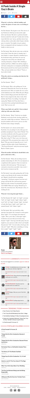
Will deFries (3, 337)
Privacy (9, 387)
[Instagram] (19, 390)
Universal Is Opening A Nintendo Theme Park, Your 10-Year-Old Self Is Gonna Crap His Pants (15, 319)
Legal (5, 387)
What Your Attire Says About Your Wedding (13, 365)
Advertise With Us (21, 387)
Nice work (7, 271)
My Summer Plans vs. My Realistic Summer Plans (13, 347)
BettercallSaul (9, 300)
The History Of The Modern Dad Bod (11, 351)
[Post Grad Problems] (15, 2)
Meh (11, 271)
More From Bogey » (6, 253)
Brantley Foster (9, 275)
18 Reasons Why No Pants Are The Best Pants (13, 377)
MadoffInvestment (5, 362)
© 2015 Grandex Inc (14, 385)
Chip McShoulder (5, 373)
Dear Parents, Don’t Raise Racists (11, 311)
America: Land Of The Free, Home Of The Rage (13, 361)
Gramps (7, 267)
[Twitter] (15, 390)
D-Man (2, 358)
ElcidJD (7, 292)
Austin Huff (3, 348)
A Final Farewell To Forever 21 (10, 322)
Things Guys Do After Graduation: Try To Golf (13, 356)
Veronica (3, 331)
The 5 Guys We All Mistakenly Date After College (15, 313)
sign (18, 271)
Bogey (4, 13)
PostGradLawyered (10, 283)
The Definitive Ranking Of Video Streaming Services (16, 316)
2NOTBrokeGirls (5, 378)
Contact (14, 387)
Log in (21, 261)
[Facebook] (11, 390)
